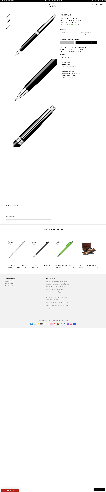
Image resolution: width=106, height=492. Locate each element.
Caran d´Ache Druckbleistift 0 (41, 265)
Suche (91, 4)
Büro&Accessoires (62, 9)
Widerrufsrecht (64, 320)
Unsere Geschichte (9, 285)
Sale (89, 9)
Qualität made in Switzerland (87, 32)
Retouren (7, 288)
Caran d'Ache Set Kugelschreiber (17, 265)
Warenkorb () (99, 4)
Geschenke (74, 9)
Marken (30, 9)
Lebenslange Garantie (67, 34)
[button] (10, 490)
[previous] (3, 250)
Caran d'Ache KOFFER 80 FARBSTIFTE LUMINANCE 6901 (88, 265)
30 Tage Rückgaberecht (99, 0)
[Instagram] (49, 308)
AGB (49, 320)
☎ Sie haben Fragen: (55, 0)
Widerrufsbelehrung (13, 205)
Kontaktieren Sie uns (9, 281)
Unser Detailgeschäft (13, 211)
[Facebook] (46, 308)
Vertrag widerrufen (99, 489)
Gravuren (50, 9)
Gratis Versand (65, 32)
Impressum (44, 320)
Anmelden (85, 4)
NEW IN (83, 9)
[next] (102, 250)
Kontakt (39, 320)
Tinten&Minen (39, 9)
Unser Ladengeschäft (9, 283)
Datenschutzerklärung (55, 320)
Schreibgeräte (20, 9)
